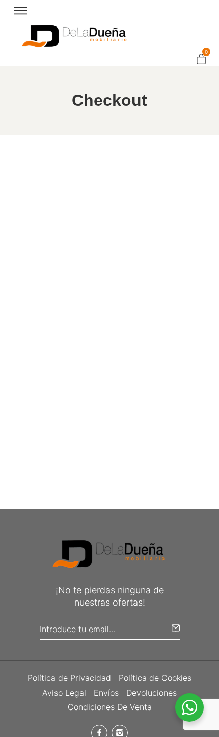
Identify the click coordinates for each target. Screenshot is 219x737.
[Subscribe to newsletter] (176, 628)
